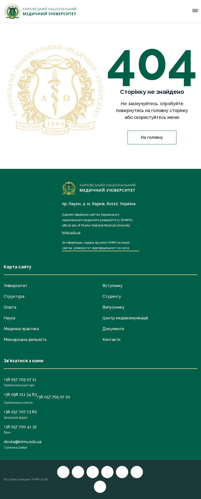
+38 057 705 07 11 (20, 379)
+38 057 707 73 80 (20, 412)
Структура (14, 296)
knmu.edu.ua (71, 232)
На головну (152, 137)
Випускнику (113, 307)
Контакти (111, 339)
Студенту (111, 296)
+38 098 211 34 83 (20, 394)
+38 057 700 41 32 (20, 426)
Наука (9, 318)
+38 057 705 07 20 (53, 397)
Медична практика (21, 328)
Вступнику (112, 285)
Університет (15, 285)
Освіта (10, 307)
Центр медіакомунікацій (125, 318)
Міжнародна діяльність (25, 339)
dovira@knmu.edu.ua (22, 441)
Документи (113, 328)
